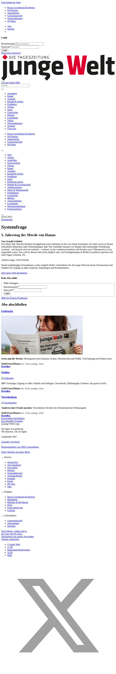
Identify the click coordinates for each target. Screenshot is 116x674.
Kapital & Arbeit (15, 101)
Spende (10, 29)
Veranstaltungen (15, 18)
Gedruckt (7, 311)
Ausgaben (12, 93)
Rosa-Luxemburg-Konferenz (21, 7)
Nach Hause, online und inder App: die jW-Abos (14, 532)
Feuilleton (12, 104)
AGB (10, 552)
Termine (11, 126)
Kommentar (7, 219)
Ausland (11, 99)
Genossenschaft (14, 15)
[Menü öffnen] (2, 89)
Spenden (11, 526)
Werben (11, 470)
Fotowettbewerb (15, 507)
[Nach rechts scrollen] (2, 214)
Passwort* (8, 290)
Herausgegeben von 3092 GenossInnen (20, 447)
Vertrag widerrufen (10, 539)
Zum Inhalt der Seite (11, 2)
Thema (10, 107)
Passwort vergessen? (11, 53)
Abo (9, 26)
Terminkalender (14, 476)
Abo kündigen (14, 465)
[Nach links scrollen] (2, 150)
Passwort (5, 47)
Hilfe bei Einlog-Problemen (14, 298)
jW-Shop (11, 21)
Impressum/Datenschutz (18, 550)
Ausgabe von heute (10, 442)
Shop (9, 505)
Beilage (10, 115)
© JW (10, 547)
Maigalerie (12, 499)
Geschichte (12, 112)
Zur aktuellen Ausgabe (12, 421)
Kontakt (11, 478)
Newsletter (12, 467)
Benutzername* (11, 287)
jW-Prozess (12, 10)
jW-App (11, 484)
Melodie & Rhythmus (17, 502)
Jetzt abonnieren (14, 273)
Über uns (11, 128)
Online (5, 372)
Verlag (10, 120)
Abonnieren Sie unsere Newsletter (17, 536)
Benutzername (8, 43)
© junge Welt (13, 544)
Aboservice (12, 462)
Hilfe (9, 555)
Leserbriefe (12, 118)
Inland (10, 96)
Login (4, 50)
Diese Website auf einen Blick (15, 452)
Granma (11, 510)
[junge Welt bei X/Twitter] (58, 671)
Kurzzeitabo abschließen (13, 418)
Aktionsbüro (13, 13)
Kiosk (10, 481)
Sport (9, 109)
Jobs (9, 486)
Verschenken (9, 397)
